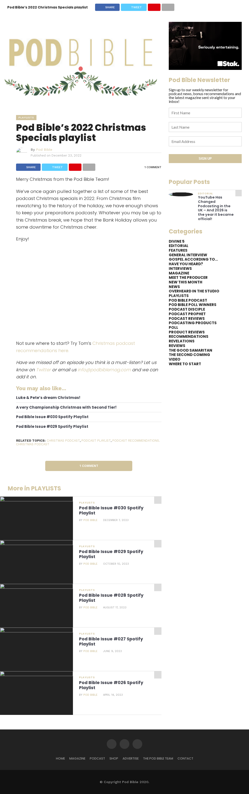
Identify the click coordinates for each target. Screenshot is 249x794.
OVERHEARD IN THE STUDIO (194, 291)
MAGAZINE (179, 273)
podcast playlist (96, 440)
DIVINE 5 (177, 241)
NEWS (174, 286)
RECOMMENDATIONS (188, 336)
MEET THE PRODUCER (188, 277)
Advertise (131, 758)
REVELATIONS (182, 341)
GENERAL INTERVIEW (188, 254)
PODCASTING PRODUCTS (193, 322)
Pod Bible (44, 149)
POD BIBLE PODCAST (188, 300)
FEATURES (178, 250)
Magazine (77, 758)
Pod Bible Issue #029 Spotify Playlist (52, 426)
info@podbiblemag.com (104, 370)
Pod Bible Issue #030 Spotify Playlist (52, 417)
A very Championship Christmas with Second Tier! (66, 407)
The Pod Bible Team (158, 758)
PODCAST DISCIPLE (187, 309)
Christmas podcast (63, 440)
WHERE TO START (185, 363)
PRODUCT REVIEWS (187, 332)
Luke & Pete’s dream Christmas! (48, 398)
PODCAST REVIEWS (187, 318)
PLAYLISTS (179, 295)
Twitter (43, 370)
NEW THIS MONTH (185, 282)
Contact (185, 758)
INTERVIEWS (180, 268)
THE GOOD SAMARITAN (190, 350)
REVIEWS (177, 345)
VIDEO (174, 359)
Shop (113, 758)
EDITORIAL (178, 245)
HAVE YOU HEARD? (186, 263)
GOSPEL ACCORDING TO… (193, 259)
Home (60, 758)
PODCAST (97, 758)
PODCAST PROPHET (187, 313)
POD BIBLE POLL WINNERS (192, 304)
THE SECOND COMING (189, 354)
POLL (173, 327)
